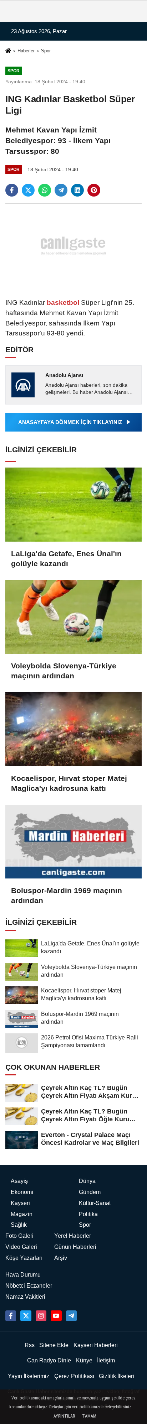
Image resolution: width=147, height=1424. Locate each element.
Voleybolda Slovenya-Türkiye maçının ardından (63, 671)
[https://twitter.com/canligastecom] (25, 1315)
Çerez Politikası (74, 1376)
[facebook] (11, 190)
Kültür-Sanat (95, 1203)
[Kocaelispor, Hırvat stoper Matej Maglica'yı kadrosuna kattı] (73, 729)
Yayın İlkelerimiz (28, 1376)
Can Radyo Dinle (49, 1360)
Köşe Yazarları (23, 1258)
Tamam (89, 1416)
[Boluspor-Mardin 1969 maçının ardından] (73, 841)
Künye (84, 1360)
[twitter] (28, 190)
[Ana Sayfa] (8, 51)
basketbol (63, 302)
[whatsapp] (44, 190)
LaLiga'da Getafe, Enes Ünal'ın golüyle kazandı (66, 558)
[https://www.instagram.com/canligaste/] (41, 1315)
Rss (30, 1345)
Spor (46, 50)
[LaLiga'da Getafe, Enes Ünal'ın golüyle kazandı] (73, 504)
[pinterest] (93, 190)
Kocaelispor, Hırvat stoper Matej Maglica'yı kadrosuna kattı (69, 783)
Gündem (90, 1192)
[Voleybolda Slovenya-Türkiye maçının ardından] (73, 617)
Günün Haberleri (75, 1247)
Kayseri (20, 1203)
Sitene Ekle (54, 1345)
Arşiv (60, 1258)
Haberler (26, 50)
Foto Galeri (19, 1236)
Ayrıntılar (64, 1416)
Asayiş (19, 1181)
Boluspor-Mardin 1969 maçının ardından (66, 895)
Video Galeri (21, 1247)
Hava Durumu (23, 1275)
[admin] (71, 1315)
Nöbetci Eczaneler (28, 1286)
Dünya (87, 1181)
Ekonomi (22, 1192)
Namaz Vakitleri (25, 1297)
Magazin (21, 1214)
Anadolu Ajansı (64, 375)
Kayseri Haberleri (96, 1345)
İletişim (106, 1360)
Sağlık (19, 1225)
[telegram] (61, 190)
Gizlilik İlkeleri (116, 1376)
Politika (88, 1214)
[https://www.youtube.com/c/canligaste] (56, 1315)
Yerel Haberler (72, 1236)
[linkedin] (77, 190)
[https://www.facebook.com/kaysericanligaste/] (10, 1315)
